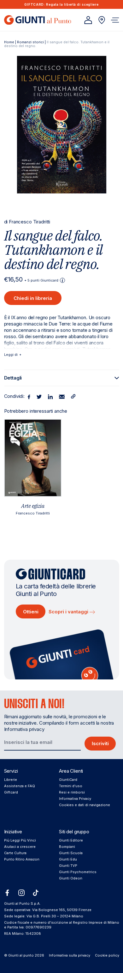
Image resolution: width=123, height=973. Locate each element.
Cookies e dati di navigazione (84, 805)
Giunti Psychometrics (78, 872)
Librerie (10, 779)
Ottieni (30, 612)
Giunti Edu (68, 859)
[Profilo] (88, 20)
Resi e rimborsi (72, 792)
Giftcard (11, 792)
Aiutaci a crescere (20, 846)
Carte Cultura (15, 853)
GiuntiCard (68, 779)
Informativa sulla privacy (69, 955)
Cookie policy (107, 955)
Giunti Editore (71, 840)
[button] (115, 20)
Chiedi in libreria (33, 298)
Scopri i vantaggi (69, 612)
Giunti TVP (68, 865)
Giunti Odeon (70, 878)
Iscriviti (100, 743)
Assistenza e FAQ (19, 786)
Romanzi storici (30, 42)
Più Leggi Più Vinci (20, 840)
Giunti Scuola (71, 853)
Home (9, 42)
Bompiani (67, 846)
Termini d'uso (70, 786)
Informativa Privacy (75, 798)
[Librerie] (102, 20)
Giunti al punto (21, 955)
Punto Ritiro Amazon (21, 859)
